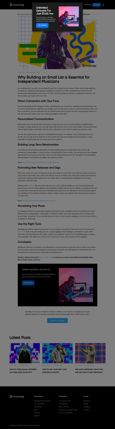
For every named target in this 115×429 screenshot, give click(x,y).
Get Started (42, 25)
